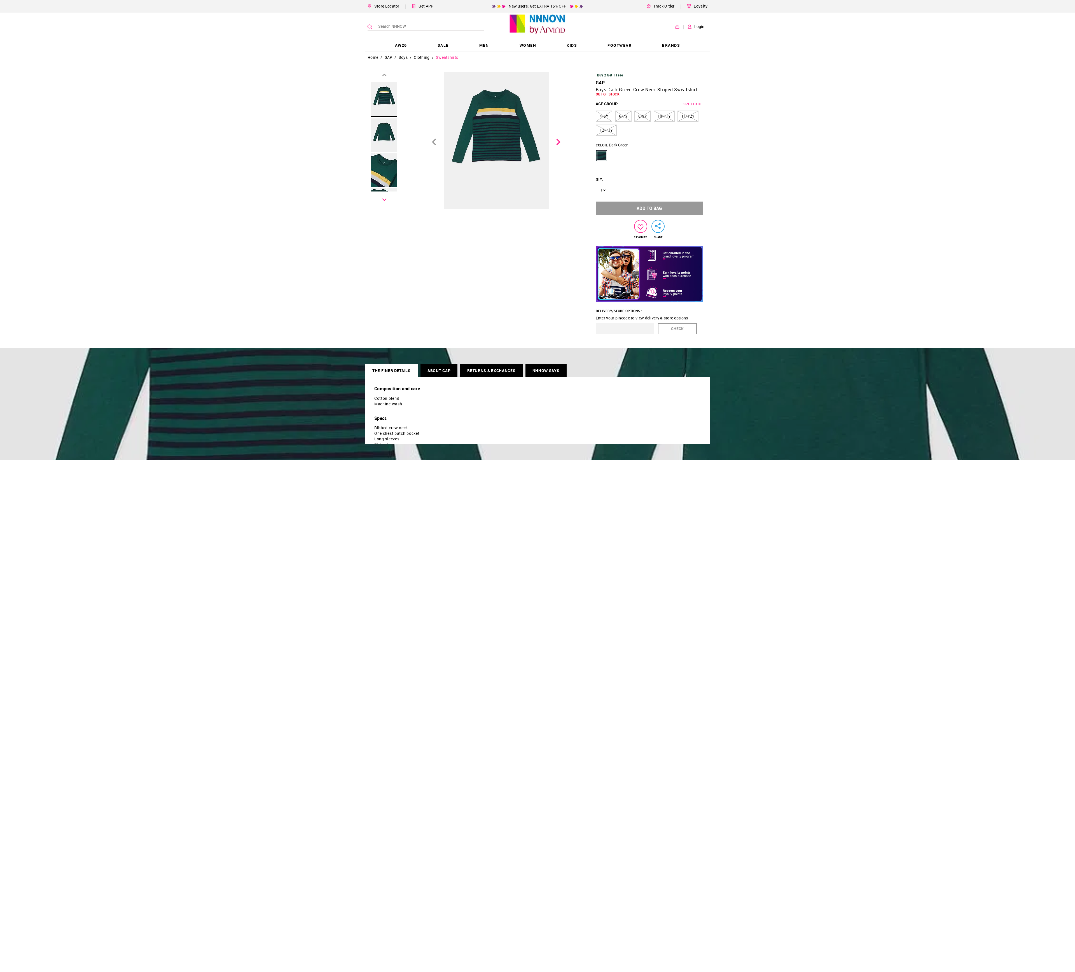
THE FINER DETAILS (391, 370)
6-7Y (623, 116)
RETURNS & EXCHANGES (491, 370)
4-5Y (604, 116)
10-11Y (664, 116)
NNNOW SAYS (546, 370)
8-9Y (642, 116)
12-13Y (606, 130)
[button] (601, 155)
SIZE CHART (692, 104)
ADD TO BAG (649, 208)
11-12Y (688, 116)
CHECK (677, 328)
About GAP (438, 370)
